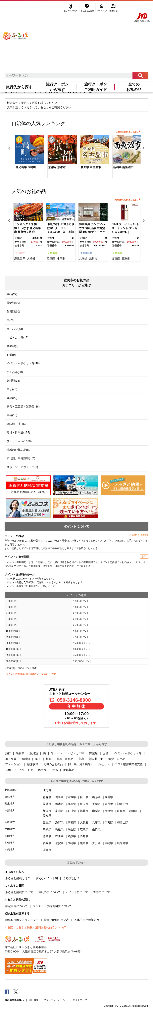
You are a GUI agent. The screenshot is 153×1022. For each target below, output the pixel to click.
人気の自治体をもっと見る (127, 132)
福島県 (109, 797)
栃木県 (59, 803)
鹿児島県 (19, 258)
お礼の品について (49, 892)
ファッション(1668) (19, 441)
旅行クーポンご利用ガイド (95, 87)
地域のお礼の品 (53, 764)
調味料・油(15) (16, 423)
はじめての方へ (70, 7)
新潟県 (47, 810)
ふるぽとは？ (71, 878)
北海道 (83, 258)
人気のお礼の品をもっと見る (126, 200)
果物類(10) (13, 302)
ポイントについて (77, 892)
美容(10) (12, 415)
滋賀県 (116, 258)
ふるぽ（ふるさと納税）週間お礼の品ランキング (35, 927)
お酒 (105, 753)
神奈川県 (122, 803)
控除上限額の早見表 (56, 919)
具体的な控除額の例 (86, 919)
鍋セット (104, 764)
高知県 (84, 836)
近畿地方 (52, 253)
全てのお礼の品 (133, 87)
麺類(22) (12, 398)
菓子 (38, 758)
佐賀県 (59, 843)
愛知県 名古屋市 (91, 167)
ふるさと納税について (19, 892)
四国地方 (10, 835)
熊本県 (84, 843)
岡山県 (72, 829)
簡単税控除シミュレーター (22, 919)
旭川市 (93, 258)
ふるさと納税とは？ (17, 878)
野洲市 (126, 258)
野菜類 (93, 753)
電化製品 (68, 769)
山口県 (96, 829)
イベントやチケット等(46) (23, 363)
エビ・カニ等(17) (17, 337)
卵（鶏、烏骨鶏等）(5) (21, 458)
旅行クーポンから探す (57, 87)
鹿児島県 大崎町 (26, 167)
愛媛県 (72, 836)
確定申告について (16, 906)
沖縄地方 (10, 849)
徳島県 (47, 836)
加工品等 (10, 758)
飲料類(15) (13, 380)
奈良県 (109, 822)
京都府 (72, 822)
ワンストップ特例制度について (52, 906)
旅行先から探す (19, 87)
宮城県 (72, 797)
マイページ (102, 7)
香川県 (59, 836)
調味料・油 (96, 758)
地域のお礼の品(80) (19, 449)
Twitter (15, 992)
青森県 (47, 797)
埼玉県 (84, 803)
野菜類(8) (13, 346)
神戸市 (61, 258)
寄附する (113, 7)
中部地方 (10, 810)
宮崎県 (109, 843)
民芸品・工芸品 (48, 769)
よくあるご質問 (88, 7)
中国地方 (10, 829)
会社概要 (33, 1000)
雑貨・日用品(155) (18, 432)
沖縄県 (47, 850)
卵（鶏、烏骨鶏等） (80, 764)
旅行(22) (12, 294)
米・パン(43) (15, 328)
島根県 (59, 829)
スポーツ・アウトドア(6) (22, 467)
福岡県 (47, 843)
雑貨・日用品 (116, 758)
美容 (81, 758)
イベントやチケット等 (127, 753)
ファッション (13, 764)
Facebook (7, 992)
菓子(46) (12, 389)
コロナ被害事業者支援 (129, 764)
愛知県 (47, 815)
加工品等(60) (15, 372)
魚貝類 (33, 753)
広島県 (84, 829)
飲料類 (26, 758)
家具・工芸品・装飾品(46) (23, 406)
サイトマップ (80, 1000)
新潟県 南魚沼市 (123, 167)
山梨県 (96, 810)
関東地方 (10, 803)
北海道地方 (86, 253)
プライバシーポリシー (56, 1000)
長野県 (109, 810)
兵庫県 (51, 258)
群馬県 (72, 803)
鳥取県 (47, 829)
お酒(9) (11, 354)
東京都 (109, 803)
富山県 (59, 810)
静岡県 (133, 810)
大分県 (96, 843)
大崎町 (31, 258)
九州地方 (20, 253)
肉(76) (11, 320)
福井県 (84, 810)
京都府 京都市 (57, 167)
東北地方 (10, 796)
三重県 (47, 822)
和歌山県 (122, 822)
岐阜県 (121, 810)
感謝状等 (32, 764)
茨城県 (47, 803)
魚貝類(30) (13, 311)
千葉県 (96, 803)
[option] (28, 157)
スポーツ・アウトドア (19, 769)
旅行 (8, 753)
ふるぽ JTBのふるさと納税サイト (15, 32)
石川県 (72, 810)
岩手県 (59, 797)
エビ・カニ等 (75, 753)
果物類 (20, 753)
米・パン (56, 753)
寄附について (101, 892)
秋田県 (84, 797)
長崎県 (72, 843)
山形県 (96, 797)
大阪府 (84, 822)
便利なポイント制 (46, 878)
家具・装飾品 (65, 758)
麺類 (48, 758)
